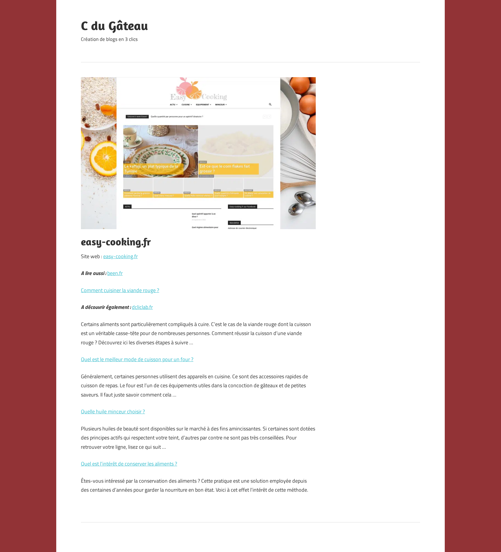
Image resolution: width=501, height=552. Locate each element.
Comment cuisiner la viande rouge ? (120, 290)
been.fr (115, 273)
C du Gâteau (114, 25)
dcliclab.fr (142, 307)
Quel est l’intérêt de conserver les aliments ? (129, 464)
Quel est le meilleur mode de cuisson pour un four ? (137, 359)
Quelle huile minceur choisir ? (113, 411)
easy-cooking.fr (120, 256)
